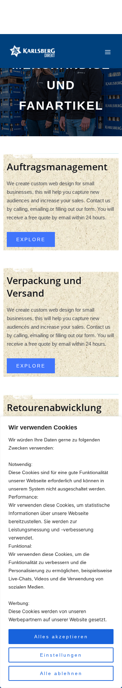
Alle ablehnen (61, 673)
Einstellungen (61, 655)
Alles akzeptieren (61, 636)
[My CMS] (32, 51)
